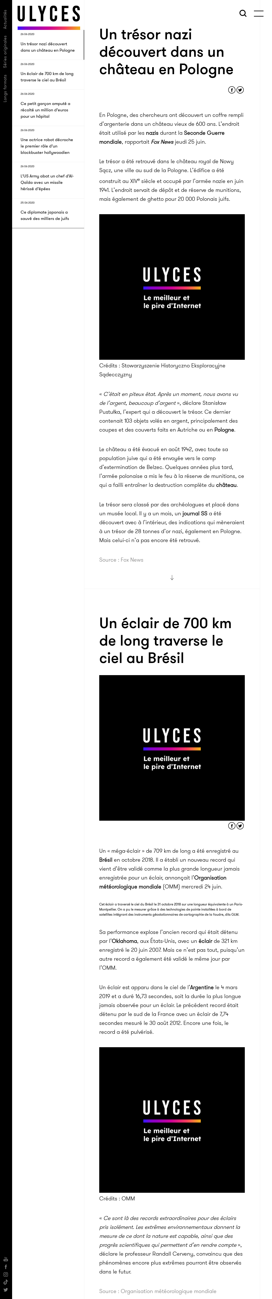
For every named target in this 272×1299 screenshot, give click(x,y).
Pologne (224, 430)
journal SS (195, 513)
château (226, 485)
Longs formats (5, 88)
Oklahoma (124, 941)
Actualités (5, 19)
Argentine (202, 987)
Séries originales (5, 51)
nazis (152, 133)
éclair (205, 941)
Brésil (105, 860)
